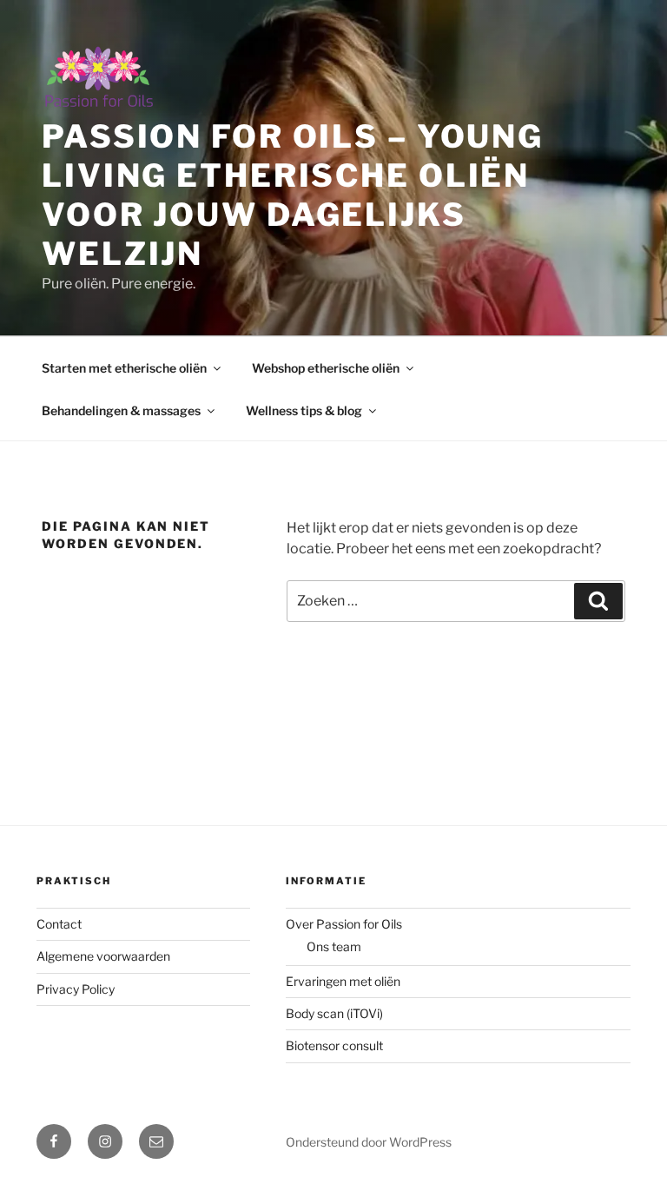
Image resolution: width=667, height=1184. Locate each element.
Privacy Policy (75, 989)
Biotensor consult (334, 1045)
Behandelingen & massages (121, 410)
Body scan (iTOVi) (334, 1013)
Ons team (334, 946)
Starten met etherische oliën (124, 367)
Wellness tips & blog (304, 410)
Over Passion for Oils (344, 923)
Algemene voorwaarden (103, 956)
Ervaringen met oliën (343, 981)
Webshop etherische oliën (326, 367)
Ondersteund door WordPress (369, 1141)
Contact (59, 923)
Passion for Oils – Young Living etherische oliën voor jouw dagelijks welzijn (293, 195)
